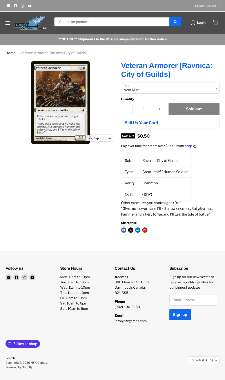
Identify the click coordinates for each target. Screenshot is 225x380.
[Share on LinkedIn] (137, 230)
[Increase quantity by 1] (159, 109)
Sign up (180, 314)
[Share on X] (130, 230)
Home (10, 53)
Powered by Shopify (19, 367)
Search (10, 358)
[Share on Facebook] (123, 230)
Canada (205, 5)
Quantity (127, 99)
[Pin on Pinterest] (144, 230)
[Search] (175, 21)
